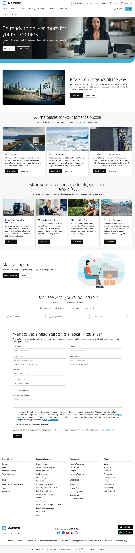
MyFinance (74, 485)
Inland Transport (42, 471)
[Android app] (125, 532)
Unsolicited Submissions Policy (115, 541)
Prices (5, 9)
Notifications (100, 3)
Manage (41, 9)
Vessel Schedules (8, 474)
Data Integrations (76, 492)
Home (4, 14)
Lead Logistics (41, 474)
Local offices (90, 308)
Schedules (22, 9)
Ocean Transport (42, 464)
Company (63, 9)
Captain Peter (75, 495)
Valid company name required (78, 364)
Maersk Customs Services (45, 467)
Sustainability (109, 484)
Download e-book (11, 275)
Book (12, 9)
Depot (38, 498)
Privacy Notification (50, 420)
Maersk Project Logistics (45, 494)
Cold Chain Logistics (43, 491)
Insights (73, 471)
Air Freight (40, 481)
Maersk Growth (109, 491)
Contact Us (128, 3)
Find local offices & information (65, 549)
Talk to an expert (40, 549)
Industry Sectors (76, 467)
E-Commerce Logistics (44, 484)
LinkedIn (58, 532)
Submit (17, 436)
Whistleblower (30, 541)
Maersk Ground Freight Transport (48, 505)
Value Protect (41, 511)
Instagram (76, 532)
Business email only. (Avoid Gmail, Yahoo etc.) (27, 364)
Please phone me (23, 390)
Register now (23, 49)
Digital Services (13, 14)
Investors (107, 471)
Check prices (9, 49)
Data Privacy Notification (47, 541)
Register (120, 9)
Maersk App (74, 488)
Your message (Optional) (22, 395)
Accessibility (108, 488)
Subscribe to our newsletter (94, 549)
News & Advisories (77, 464)
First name (17, 347)
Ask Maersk (79, 3)
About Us (107, 467)
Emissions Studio (76, 498)
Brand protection (95, 541)
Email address (18, 357)
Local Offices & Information (12, 485)
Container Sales (109, 478)
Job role (16, 369)
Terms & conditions (15, 541)
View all (39, 516)
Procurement (109, 474)
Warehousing (41, 478)
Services (52, 9)
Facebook (63, 532)
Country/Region (19, 379)
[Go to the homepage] (11, 530)
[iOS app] (125, 527)
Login (129, 9)
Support (115, 3)
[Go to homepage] (12, 3)
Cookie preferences (79, 541)
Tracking (32, 9)
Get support (26, 275)
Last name (72, 347)
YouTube (68, 532)
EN (91, 3)
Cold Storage (41, 501)
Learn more (25, 171)
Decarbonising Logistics (45, 508)
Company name (74, 357)
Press (106, 481)
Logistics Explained (77, 474)
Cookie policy (64, 541)
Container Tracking (9, 471)
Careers (106, 464)
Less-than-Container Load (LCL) (47, 488)
